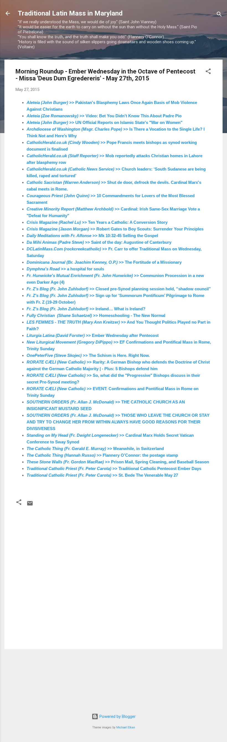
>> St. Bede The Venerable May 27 (102, 475)
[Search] (219, 15)
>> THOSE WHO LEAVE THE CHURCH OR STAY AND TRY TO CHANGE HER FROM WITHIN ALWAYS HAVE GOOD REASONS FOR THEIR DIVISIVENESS (118, 422)
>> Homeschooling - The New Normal (96, 315)
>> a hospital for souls (65, 268)
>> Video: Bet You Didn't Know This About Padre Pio (104, 115)
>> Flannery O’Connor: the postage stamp (102, 455)
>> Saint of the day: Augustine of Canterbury (99, 242)
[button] (208, 72)
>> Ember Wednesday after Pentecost (93, 335)
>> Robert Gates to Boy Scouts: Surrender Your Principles (115, 229)
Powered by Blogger (117, 716)
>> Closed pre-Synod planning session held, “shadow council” (119, 288)
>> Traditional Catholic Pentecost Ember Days (114, 468)
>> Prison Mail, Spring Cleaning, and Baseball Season (118, 461)
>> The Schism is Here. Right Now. (88, 355)
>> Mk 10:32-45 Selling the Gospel (92, 235)
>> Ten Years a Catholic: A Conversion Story (97, 222)
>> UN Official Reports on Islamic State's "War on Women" (104, 122)
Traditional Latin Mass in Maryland (70, 13)
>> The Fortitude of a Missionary (104, 262)
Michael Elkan (125, 727)
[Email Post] (30, 505)
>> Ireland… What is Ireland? (86, 308)
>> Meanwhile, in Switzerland (95, 448)
